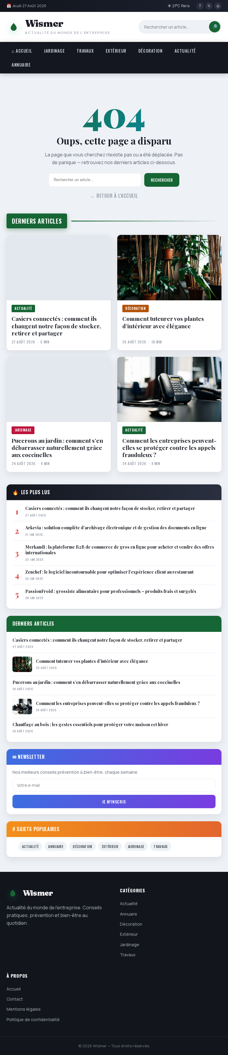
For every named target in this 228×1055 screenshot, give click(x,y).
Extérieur (116, 51)
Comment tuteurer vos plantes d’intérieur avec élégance (163, 322)
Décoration (150, 51)
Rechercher (162, 180)
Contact (15, 999)
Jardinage (54, 51)
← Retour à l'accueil (114, 195)
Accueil (14, 989)
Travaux (85, 51)
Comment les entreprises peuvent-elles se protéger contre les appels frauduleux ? (169, 448)
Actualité (185, 51)
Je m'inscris (114, 801)
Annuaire (21, 65)
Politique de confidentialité (33, 1019)
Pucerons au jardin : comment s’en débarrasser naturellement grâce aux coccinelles (57, 448)
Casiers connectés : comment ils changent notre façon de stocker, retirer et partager (56, 326)
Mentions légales (24, 1009)
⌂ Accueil (22, 51)
